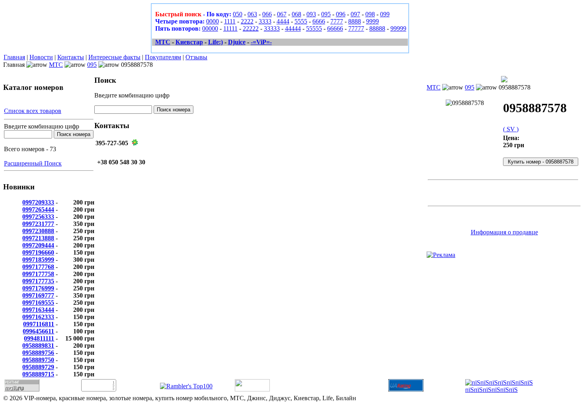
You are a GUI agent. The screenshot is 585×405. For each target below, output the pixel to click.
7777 (336, 21)
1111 (230, 21)
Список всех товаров (32, 110)
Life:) (215, 42)
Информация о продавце (504, 232)
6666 (318, 21)
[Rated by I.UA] (252, 389)
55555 (314, 28)
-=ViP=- (261, 42)
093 (311, 14)
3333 (265, 21)
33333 (272, 28)
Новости (41, 57)
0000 (212, 21)
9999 (372, 21)
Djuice (237, 42)
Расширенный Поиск (33, 163)
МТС (162, 42)
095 (326, 14)
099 (385, 14)
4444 (283, 21)
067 (282, 14)
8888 (354, 21)
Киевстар (189, 42)
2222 (247, 21)
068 (296, 14)
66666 (335, 28)
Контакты (70, 57)
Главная (14, 57)
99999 (398, 28)
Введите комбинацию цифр (41, 126)
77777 (356, 28)
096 (340, 14)
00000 (210, 28)
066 (267, 14)
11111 (230, 28)
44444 (293, 28)
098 (370, 14)
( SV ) (511, 129)
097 (355, 14)
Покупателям (163, 57)
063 (252, 14)
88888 (377, 28)
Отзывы (196, 57)
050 (237, 14)
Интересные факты (114, 57)
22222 (251, 28)
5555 (300, 21)
